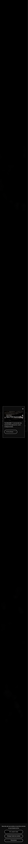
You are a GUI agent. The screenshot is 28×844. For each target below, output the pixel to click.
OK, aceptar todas (13, 832)
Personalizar (14, 840)
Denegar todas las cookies (13, 836)
